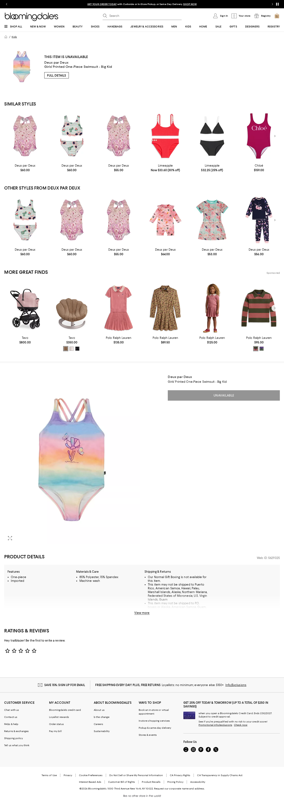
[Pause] (277, 4)
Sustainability (102, 731)
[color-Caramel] (66, 349)
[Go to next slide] (272, 4)
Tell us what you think (16, 745)
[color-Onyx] (77, 349)
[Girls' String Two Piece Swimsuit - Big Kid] (212, 136)
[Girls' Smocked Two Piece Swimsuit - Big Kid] (165, 136)
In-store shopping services (154, 720)
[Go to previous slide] (6, 4)
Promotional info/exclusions (215, 724)
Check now (240, 724)
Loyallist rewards (59, 717)
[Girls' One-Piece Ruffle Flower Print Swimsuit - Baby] (119, 136)
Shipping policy (13, 738)
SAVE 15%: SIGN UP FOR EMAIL (64, 685)
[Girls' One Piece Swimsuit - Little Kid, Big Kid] (259, 136)
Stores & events (148, 734)
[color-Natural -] (71, 349)
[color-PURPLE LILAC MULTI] (261, 349)
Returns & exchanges (16, 731)
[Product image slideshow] (72, 459)
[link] (25, 168)
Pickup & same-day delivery (155, 727)
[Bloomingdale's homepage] (5, 36)
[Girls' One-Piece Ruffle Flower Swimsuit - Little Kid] (25, 136)
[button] (72, 459)
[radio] (65, 348)
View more (141, 612)
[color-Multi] (256, 349)
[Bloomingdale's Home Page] (31, 17)
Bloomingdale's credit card (65, 710)
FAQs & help (11, 724)
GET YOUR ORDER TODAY (102, 4)
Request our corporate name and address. (179, 788)
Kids (14, 36)
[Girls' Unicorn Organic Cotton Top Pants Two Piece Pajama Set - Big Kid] (259, 220)
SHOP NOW (190, 4)
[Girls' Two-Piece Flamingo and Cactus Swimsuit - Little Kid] (72, 136)
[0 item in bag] (277, 16)
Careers (98, 724)
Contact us (10, 717)
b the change (101, 717)
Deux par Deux (56, 62)
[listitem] (142, 4)
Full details (56, 75)
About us (99, 710)
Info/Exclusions (235, 685)
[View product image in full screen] (9, 538)
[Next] (275, 136)
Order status (56, 724)
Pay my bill (55, 731)
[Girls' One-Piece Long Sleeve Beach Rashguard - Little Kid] (165, 220)
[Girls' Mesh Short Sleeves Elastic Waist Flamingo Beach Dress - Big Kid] (212, 220)
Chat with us (11, 710)
